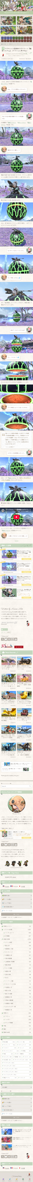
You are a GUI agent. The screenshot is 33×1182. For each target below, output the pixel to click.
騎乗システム (11, 122)
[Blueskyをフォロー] (5, 639)
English (7, 886)
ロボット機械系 (6, 632)
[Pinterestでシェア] (21, 562)
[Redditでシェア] (18, 562)
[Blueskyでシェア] (11, 562)
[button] (30, 786)
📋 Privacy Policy (16, 1176)
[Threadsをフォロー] (9, 639)
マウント (5, 629)
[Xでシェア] (8, 562)
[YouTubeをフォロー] (15, 639)
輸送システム (12, 478)
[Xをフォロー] (2, 639)
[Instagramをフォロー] (12, 639)
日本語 (23, 886)
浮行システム (21, 122)
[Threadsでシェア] (14, 562)
